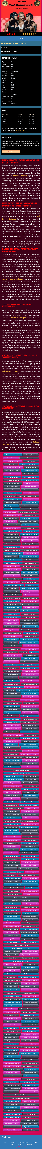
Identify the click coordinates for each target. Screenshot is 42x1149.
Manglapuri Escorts (29, 802)
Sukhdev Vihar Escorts (30, 1057)
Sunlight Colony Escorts (12, 1066)
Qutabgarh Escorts (12, 935)
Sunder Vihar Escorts (30, 1063)
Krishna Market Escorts (30, 748)
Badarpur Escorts (20, 176)
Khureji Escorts (31, 735)
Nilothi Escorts (31, 872)
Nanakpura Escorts (12, 840)
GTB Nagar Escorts (11, 630)
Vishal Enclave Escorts (12, 1111)
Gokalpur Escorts (12, 614)
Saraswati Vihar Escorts (12, 1002)
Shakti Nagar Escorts (12, 1025)
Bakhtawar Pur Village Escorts (28, 496)
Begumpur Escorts (10, 512)
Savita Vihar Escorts (12, 1012)
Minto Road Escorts (12, 818)
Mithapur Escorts (30, 818)
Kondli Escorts (10, 744)
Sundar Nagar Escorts (12, 1063)
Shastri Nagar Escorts (30, 1031)
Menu (21, 38)
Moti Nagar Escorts (11, 827)
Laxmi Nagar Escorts (30, 760)
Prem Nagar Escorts (30, 923)
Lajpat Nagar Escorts (11, 754)
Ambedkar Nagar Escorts (13, 467)
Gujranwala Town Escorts (13, 633)
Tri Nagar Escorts (30, 1079)
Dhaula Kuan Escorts (11, 582)
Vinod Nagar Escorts (29, 1107)
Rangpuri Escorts (30, 964)
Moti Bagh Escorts (30, 824)
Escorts (21, 34)
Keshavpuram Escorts (30, 725)
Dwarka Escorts (32, 585)
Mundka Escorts (12, 834)
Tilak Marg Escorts (12, 1072)
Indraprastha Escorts (29, 662)
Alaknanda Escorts (12, 461)
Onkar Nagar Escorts (11, 891)
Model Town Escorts (11, 821)
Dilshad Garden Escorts (29, 582)
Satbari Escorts (10, 1009)
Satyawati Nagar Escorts (28, 1009)
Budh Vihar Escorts (13, 531)
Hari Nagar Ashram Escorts (28, 642)
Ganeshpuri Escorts (11, 604)
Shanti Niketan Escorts (12, 1031)
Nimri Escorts (10, 875)
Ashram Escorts (31, 483)
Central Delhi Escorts (11, 534)
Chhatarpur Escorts (30, 544)
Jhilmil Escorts (31, 687)
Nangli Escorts (11, 846)
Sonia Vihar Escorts (12, 1047)
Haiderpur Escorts (11, 639)
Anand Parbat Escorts (12, 474)
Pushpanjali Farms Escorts (29, 932)
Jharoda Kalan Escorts (30, 684)
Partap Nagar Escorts (12, 907)
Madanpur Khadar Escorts (13, 779)
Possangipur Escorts (29, 916)
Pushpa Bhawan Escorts (29, 929)
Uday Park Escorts (30, 1085)
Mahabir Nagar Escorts (12, 783)
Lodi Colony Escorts (30, 767)
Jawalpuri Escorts (11, 681)
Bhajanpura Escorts (12, 515)
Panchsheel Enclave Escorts (21, 900)
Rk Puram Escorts (29, 974)
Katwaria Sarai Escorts (12, 725)
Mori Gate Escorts (12, 824)
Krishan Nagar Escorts (29, 744)
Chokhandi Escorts (31, 553)
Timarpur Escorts (31, 1076)
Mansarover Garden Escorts (28, 805)
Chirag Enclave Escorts (12, 550)
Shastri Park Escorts (12, 1034)
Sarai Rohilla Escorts (30, 999)
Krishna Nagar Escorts (13, 751)
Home (6, 1142)
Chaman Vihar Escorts (12, 537)
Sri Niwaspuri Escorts (29, 1050)
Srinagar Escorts (11, 1053)
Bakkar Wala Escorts (12, 499)
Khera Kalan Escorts (29, 732)
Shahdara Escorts (11, 1021)
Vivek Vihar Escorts (31, 1114)
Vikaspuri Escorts (11, 1107)
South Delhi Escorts (30, 1047)
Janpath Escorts (30, 674)
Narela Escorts (11, 853)
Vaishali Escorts (11, 1092)
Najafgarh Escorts (30, 837)
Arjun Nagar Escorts (12, 477)
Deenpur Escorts (30, 569)
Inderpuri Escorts (12, 658)
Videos (20, 1145)
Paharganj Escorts (12, 894)
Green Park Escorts (30, 627)
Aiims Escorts (11, 458)
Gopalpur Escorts (11, 620)
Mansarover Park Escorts (13, 808)
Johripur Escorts (32, 690)
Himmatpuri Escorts (11, 652)
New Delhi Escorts (10, 869)
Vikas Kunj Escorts (30, 1104)
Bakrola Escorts (31, 499)
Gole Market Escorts (12, 617)
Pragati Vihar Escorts (30, 920)
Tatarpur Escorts (31, 1069)
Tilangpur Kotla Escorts (13, 1076)
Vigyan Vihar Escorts (12, 1101)
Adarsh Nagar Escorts (13, 455)
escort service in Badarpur (12, 279)
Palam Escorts (30, 894)
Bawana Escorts (29, 509)
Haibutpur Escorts (30, 636)
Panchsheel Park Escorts (12, 904)
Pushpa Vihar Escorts (11, 932)
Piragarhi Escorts (30, 913)
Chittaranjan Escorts (30, 550)
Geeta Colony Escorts (13, 607)
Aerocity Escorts (31, 455)
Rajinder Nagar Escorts (12, 951)
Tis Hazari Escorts (12, 1079)
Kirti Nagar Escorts (12, 741)
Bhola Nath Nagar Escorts (28, 521)
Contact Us (29, 1145)
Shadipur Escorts (30, 1018)
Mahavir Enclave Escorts (13, 786)
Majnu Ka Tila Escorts (30, 789)
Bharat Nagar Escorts (11, 518)
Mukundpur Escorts (11, 830)
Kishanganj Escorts (30, 741)
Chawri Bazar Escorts (12, 544)
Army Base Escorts (30, 477)
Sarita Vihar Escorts (31, 1002)
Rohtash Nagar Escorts (12, 980)
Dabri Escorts (30, 560)
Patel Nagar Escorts (12, 910)
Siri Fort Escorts (11, 1044)
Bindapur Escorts (30, 525)
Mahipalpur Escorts (31, 786)
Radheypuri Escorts (12, 939)
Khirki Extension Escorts (13, 735)
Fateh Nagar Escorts (29, 591)
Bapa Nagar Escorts (11, 506)
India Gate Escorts (29, 658)
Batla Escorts (12, 509)
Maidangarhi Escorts (12, 789)
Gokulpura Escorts (29, 614)
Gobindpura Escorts (29, 611)
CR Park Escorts (12, 560)
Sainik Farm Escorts (29, 990)
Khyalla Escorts (11, 738)
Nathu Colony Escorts (29, 853)
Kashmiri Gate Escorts (29, 722)
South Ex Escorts (11, 1050)
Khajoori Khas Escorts (12, 728)
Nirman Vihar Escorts (30, 878)
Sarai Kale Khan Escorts (12, 999)
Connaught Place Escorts (29, 556)
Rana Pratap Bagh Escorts (21, 961)
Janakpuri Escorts (30, 671)
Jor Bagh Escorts (11, 693)
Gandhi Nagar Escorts (12, 601)
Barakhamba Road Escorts (29, 506)
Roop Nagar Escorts (30, 980)
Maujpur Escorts (12, 811)
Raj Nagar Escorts (11, 942)
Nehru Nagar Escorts (29, 862)
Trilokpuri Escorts (11, 1082)
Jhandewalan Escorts (11, 684)
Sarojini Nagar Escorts (13, 1006)
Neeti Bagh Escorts (12, 862)
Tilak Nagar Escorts (30, 1072)
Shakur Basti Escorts (30, 1025)
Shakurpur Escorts (11, 1028)
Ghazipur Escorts (30, 607)
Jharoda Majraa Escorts (13, 687)
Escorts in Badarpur (18, 318)
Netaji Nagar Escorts (30, 865)
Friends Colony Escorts (12, 598)
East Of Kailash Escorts (29, 588)
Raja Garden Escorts (29, 942)
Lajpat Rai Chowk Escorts (29, 754)
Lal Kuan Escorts (31, 757)
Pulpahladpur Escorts (12, 926)
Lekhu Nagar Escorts (30, 763)
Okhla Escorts (31, 888)
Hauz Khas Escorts (12, 649)
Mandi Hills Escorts (12, 799)
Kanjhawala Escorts (12, 713)
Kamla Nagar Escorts (29, 709)
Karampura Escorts (29, 716)
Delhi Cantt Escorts (12, 576)
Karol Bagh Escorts (11, 722)
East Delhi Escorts (11, 588)
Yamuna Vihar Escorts (12, 1127)
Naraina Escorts (11, 849)
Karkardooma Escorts (30, 719)
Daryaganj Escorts (11, 566)
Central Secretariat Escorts (29, 534)
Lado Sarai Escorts (30, 751)
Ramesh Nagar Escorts (29, 958)
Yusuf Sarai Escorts (13, 1130)
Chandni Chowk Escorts (29, 541)
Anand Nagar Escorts (11, 470)
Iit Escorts (24, 652)
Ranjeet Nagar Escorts (12, 971)
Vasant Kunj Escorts (29, 1092)
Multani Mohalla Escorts (29, 830)
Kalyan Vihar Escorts (29, 706)
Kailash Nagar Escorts (30, 697)
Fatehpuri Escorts (30, 595)
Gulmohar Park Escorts (13, 636)
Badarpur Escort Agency (11, 371)
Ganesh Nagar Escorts (30, 601)
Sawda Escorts (11, 1015)
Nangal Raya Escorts (29, 843)
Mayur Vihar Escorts (12, 814)
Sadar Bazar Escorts (12, 983)
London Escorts (11, 662)
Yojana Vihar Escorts (30, 1127)
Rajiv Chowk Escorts (30, 951)
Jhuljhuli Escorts (9, 690)
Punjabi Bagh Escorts (30, 926)
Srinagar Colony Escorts (28, 1053)
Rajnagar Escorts (11, 955)
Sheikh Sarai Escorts (30, 1034)
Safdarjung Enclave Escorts (28, 986)
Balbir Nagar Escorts (12, 502)
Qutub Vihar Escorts (30, 935)
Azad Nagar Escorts (30, 486)
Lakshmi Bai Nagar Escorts (13, 757)
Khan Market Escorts (30, 728)
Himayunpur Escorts (30, 649)
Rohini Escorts (10, 977)
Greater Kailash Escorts (29, 623)
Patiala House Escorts (29, 910)
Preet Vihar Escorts (12, 923)
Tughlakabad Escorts (29, 1082)
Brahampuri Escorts (12, 528)
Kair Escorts (11, 700)
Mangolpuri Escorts (11, 805)
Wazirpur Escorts (12, 1120)
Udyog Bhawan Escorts (12, 1088)
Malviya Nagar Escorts (13, 795)
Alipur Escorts (11, 464)
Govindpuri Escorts (11, 623)
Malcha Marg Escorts (12, 792)
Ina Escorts (33, 652)
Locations (35, 1142)
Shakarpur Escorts (30, 1021)
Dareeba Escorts (30, 563)
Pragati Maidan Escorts (12, 920)
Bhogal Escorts (10, 521)
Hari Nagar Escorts (11, 642)
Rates (12, 1145)
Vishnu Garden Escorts (30, 1111)
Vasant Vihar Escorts (21, 1095)
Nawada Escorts (12, 859)
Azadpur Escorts (12, 490)
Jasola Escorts (10, 677)
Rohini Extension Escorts (28, 977)
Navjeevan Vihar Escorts (29, 856)
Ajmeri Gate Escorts (29, 458)
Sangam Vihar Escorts (12, 996)
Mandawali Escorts (30, 795)
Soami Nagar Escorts (29, 1044)
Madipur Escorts (31, 779)
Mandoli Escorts (12, 802)
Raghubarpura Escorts (30, 939)
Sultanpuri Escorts (30, 1060)
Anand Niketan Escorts (30, 470)
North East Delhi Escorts (21, 885)
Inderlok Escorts (31, 655)
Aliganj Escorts (30, 461)
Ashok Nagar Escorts (30, 480)
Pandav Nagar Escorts (30, 904)
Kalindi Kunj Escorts (13, 703)
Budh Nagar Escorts (30, 528)
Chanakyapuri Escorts (30, 537)
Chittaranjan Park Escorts (13, 553)
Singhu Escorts (12, 1041)
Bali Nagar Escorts (30, 502)
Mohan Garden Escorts (29, 821)
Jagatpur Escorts (11, 665)
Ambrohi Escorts (31, 467)
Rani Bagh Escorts (29, 967)
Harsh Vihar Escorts (13, 646)
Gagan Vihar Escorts (30, 598)
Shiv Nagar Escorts (11, 1037)
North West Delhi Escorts (13, 888)
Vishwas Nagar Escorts (12, 1114)
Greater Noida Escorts (12, 627)
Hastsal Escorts (30, 646)
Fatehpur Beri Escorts (12, 595)
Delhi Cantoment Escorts (30, 572)
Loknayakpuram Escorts (13, 776)
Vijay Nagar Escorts (30, 1101)
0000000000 (20, 130)
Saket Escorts (11, 993)
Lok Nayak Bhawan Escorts (21, 773)
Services (14, 1142)
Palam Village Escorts (21, 897)
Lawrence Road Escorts (12, 760)
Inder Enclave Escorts (13, 655)
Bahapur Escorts (10, 496)
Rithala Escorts (11, 974)
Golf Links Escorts (30, 617)
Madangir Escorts (31, 776)
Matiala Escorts (31, 808)
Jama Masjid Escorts (29, 668)
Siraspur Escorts (30, 1041)
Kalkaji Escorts (30, 703)
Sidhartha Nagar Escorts (29, 1037)
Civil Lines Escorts (11, 556)
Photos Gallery (24, 1142)
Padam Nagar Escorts (30, 891)
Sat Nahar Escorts (30, 1006)
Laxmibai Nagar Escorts (12, 763)
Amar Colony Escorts (28, 464)
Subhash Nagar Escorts (12, 1057)
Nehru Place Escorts (12, 865)
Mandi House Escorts (29, 799)
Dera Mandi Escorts (30, 576)
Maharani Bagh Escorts (30, 783)
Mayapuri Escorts (29, 811)
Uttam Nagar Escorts (30, 1088)
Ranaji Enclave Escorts (13, 964)
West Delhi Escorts (29, 1120)
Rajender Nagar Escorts (21, 945)
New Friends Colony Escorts (28, 869)
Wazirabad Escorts (30, 1117)
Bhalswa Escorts (30, 515)
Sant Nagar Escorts (30, 996)
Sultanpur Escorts (12, 1060)
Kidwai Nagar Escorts (29, 738)
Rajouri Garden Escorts (29, 955)
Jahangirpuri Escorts (29, 665)
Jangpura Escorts (12, 674)
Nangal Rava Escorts (12, 843)
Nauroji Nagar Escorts (11, 856)
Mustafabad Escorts (12, 837)
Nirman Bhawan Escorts (12, 878)
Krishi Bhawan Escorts (12, 748)
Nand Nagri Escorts (30, 840)
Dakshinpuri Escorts (12, 563)
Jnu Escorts (21, 690)
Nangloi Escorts (30, 846)
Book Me (11, 152)
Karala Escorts (11, 716)
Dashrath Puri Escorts (29, 566)
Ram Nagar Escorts (11, 958)
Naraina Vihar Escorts (29, 849)
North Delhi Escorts (30, 881)
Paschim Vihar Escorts (30, 907)
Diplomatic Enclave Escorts (13, 585)
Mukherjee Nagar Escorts (29, 827)
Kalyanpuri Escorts (11, 709)
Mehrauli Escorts (30, 814)
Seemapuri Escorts (12, 1018)
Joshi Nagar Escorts (29, 693)
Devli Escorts (31, 579)
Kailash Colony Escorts (12, 697)
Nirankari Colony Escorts (28, 875)
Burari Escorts (30, 531)
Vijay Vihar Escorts (12, 1104)
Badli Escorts (31, 493)
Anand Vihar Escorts (30, 474)
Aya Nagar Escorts (12, 486)
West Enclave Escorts (11, 1123)
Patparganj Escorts (12, 913)
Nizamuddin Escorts (12, 881)
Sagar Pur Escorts (11, 990)
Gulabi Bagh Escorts (30, 633)
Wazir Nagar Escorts (12, 1117)
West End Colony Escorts (29, 1123)
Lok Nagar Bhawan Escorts (21, 770)
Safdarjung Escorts (11, 986)
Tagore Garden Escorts (13, 1069)
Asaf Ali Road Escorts (12, 480)
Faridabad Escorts (11, 591)
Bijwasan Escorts (12, 525)
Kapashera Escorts (30, 713)
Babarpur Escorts (29, 490)
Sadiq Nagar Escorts (30, 983)
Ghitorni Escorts (11, 611)
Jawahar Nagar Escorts (28, 677)
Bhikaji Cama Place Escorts (29, 518)
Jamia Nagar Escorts (12, 671)
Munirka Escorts (30, 834)
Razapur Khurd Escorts (30, 971)
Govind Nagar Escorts (29, 620)
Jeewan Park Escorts (29, 681)
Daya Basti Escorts (12, 569)
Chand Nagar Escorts (11, 541)
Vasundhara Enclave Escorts (21, 1098)
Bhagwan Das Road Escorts (28, 512)
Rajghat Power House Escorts (21, 948)
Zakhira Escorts (30, 1130)
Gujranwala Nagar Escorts (29, 630)
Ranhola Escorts (12, 967)
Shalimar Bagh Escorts (29, 1028)
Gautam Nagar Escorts (29, 604)
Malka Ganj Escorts (30, 792)
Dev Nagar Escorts (13, 579)
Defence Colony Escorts (11, 572)
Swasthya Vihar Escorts (30, 1066)
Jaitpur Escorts (11, 668)
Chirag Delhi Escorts (29, 547)
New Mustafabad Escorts (13, 872)
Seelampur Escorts (29, 1015)
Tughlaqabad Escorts (12, 1085)
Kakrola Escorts (29, 700)
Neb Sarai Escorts (29, 859)
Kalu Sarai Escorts (11, 706)
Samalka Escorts (29, 993)
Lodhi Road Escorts (12, 767)
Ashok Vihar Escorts (13, 483)
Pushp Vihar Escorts (11, 929)
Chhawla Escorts (11, 547)
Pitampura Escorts (11, 916)
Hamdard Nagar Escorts (29, 639)
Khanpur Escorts (11, 732)
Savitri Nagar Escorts (29, 1012)
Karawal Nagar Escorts (12, 719)
